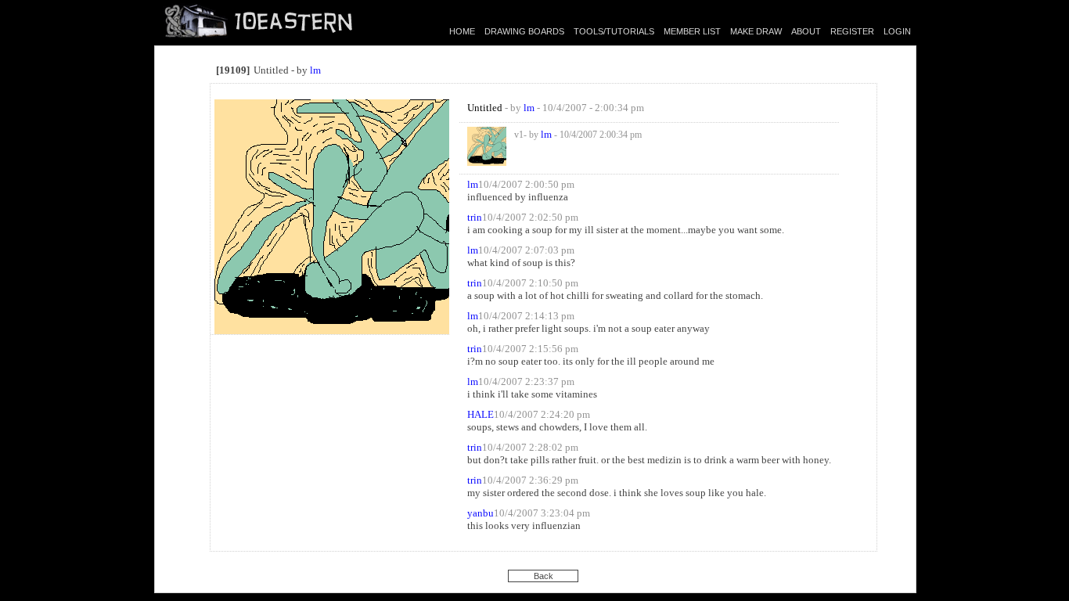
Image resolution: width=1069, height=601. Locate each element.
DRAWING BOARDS (524, 31)
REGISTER (852, 31)
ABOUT (806, 31)
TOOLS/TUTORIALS (614, 31)
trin (474, 217)
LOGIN (897, 31)
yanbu (480, 513)
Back (543, 576)
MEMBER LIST (692, 31)
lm (315, 70)
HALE (480, 414)
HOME (462, 31)
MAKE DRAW (756, 31)
